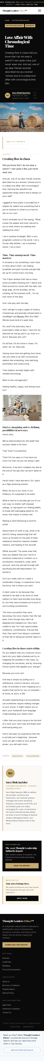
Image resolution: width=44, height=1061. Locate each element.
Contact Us (6, 1013)
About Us (6, 982)
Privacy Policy (15, 1027)
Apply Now (22, 898)
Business (5, 958)
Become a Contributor (11, 985)
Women (20, 316)
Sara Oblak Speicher (21, 93)
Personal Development (11, 970)
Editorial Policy (8, 993)
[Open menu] (40, 10)
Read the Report (22, 866)
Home (7, 20)
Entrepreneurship (20, 20)
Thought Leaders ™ (14, 10)
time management (33, 756)
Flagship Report (8, 989)
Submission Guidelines (11, 1009)
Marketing (6, 966)
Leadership (6, 962)
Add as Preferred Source (22, 1050)
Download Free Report (16, 945)
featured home (17, 756)
